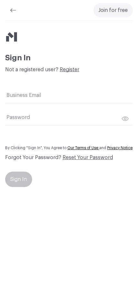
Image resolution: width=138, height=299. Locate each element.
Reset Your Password (88, 157)
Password (18, 117)
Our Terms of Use (83, 148)
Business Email (23, 95)
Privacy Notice (120, 148)
